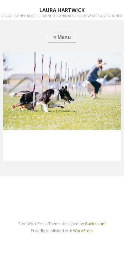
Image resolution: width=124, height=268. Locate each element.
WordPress (83, 230)
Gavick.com (95, 223)
